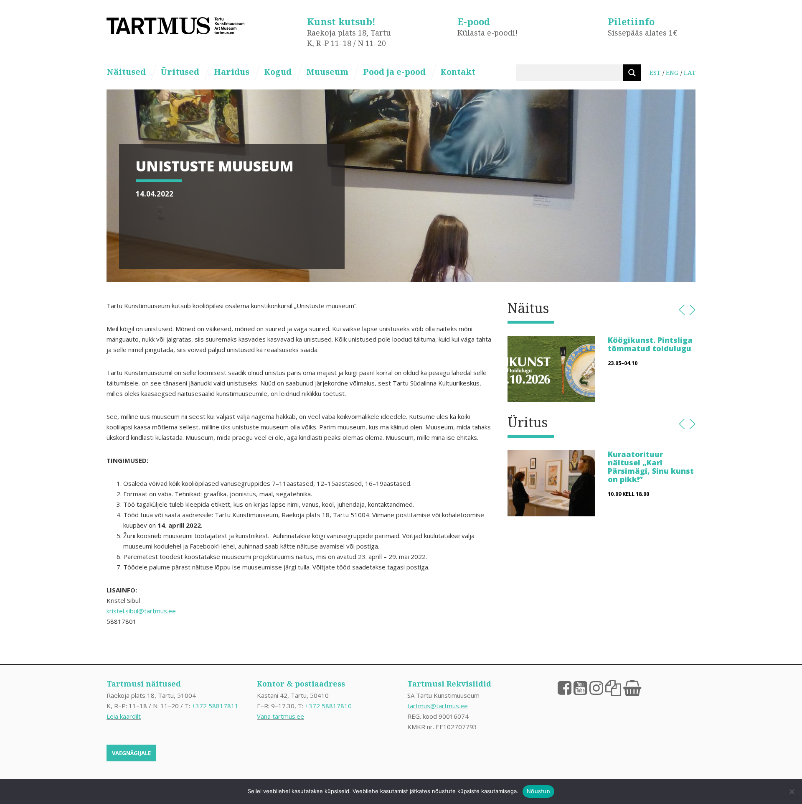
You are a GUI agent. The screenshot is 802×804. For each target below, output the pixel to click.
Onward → (692, 310)
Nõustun (538, 791)
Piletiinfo (631, 21)
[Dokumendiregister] (613, 687)
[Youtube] (580, 687)
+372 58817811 (215, 706)
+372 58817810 (328, 706)
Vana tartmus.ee (280, 716)
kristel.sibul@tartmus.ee (141, 611)
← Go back (682, 310)
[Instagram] (596, 687)
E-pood (473, 21)
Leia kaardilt (124, 716)
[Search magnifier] (632, 72)
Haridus (231, 71)
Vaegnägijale (131, 753)
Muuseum (327, 71)
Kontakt (457, 71)
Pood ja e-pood (394, 71)
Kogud (278, 71)
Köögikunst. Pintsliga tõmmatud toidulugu (650, 344)
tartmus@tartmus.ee (437, 706)
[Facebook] (564, 687)
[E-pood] (632, 687)
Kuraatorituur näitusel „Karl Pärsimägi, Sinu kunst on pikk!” (651, 466)
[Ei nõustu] (791, 791)
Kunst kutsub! (341, 21)
